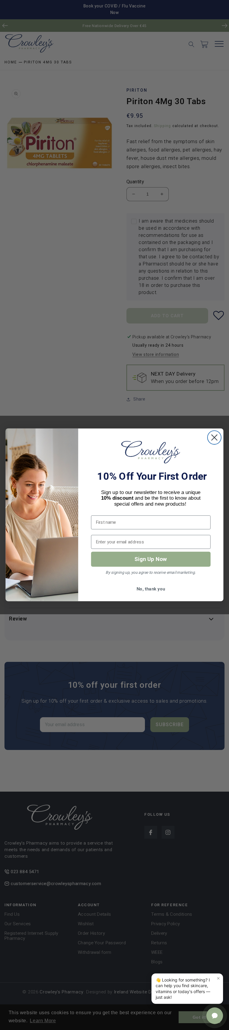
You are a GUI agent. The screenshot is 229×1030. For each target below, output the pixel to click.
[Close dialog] (214, 438)
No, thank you (151, 589)
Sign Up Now (150, 559)
